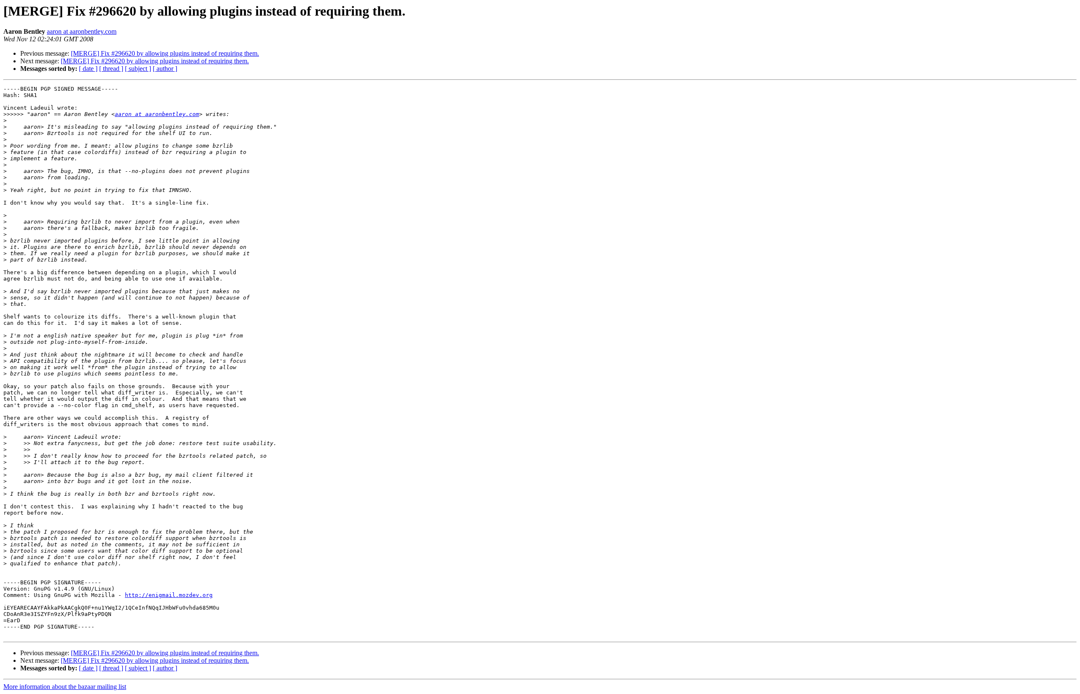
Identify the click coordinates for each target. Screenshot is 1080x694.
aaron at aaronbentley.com (81, 31)
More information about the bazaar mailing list (64, 686)
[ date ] (88, 68)
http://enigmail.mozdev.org (169, 595)
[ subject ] (138, 68)
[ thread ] (111, 68)
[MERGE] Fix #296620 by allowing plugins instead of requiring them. (165, 53)
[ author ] (165, 68)
